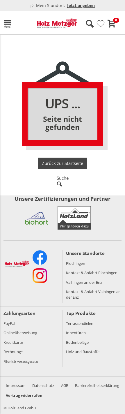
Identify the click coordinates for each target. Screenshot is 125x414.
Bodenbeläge (77, 342)
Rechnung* (13, 351)
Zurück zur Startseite (62, 163)
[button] (15, 23)
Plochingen (75, 263)
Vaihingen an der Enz (84, 282)
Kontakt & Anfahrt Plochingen (91, 272)
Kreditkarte (13, 342)
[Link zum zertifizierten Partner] (36, 218)
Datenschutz (43, 385)
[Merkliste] (101, 24)
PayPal (9, 323)
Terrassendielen (79, 323)
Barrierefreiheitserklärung (97, 385)
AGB (64, 385)
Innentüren (76, 332)
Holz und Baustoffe (82, 351)
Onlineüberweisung (20, 332)
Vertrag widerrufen (24, 395)
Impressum (16, 385)
